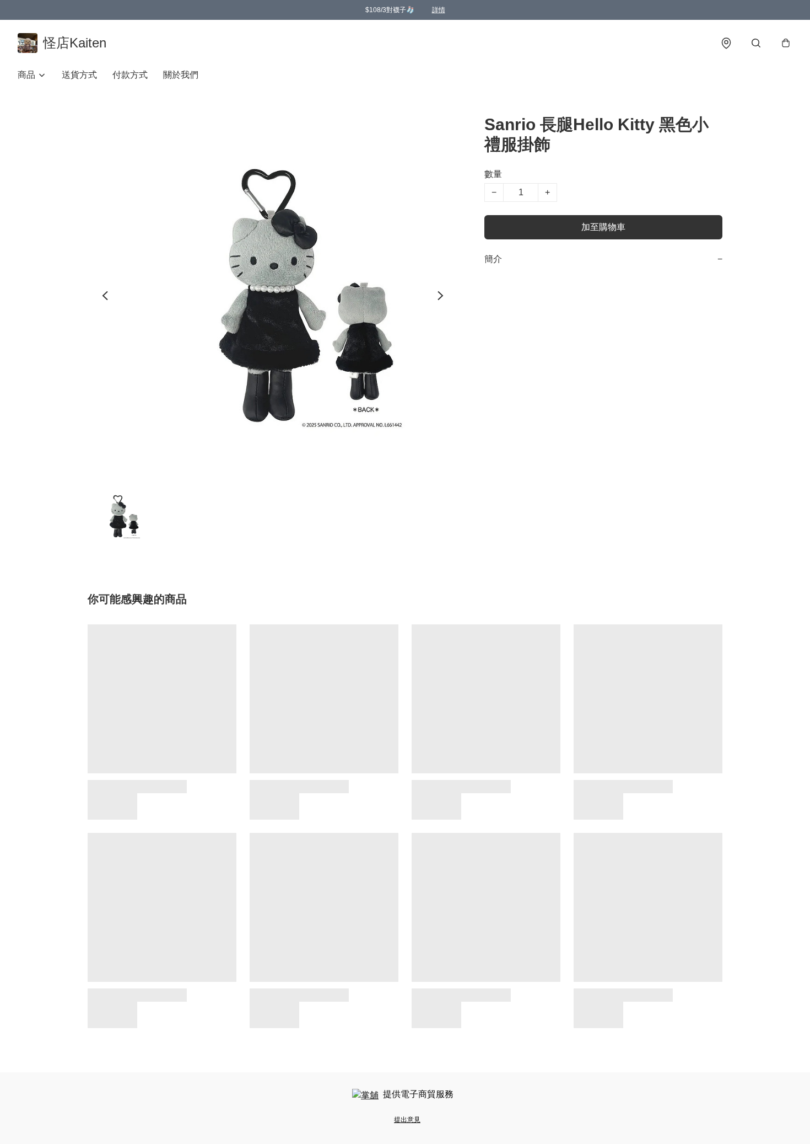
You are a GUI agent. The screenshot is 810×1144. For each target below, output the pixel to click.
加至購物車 (603, 227)
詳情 (438, 10)
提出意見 (407, 1120)
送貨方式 (79, 74)
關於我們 (180, 74)
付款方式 (130, 74)
